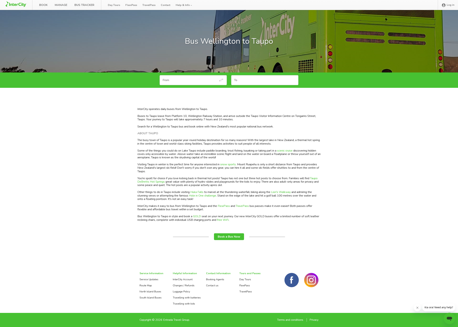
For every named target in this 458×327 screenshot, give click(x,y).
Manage (61, 5)
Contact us (212, 285)
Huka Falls (196, 192)
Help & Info (183, 5)
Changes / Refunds (183, 285)
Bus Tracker (84, 5)
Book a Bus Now (229, 237)
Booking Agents (215, 279)
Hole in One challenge (202, 196)
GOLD (197, 216)
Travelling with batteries (187, 297)
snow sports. (228, 164)
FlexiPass (131, 5)
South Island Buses (151, 297)
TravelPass (148, 5)
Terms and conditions (290, 320)
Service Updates (149, 279)
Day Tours (114, 5)
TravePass (242, 206)
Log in (450, 5)
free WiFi (223, 220)
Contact (165, 5)
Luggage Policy (181, 291)
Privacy (314, 320)
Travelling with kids (184, 303)
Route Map (146, 285)
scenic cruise (285, 151)
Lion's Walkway (281, 192)
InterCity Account (183, 279)
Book (43, 5)
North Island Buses (150, 291)
